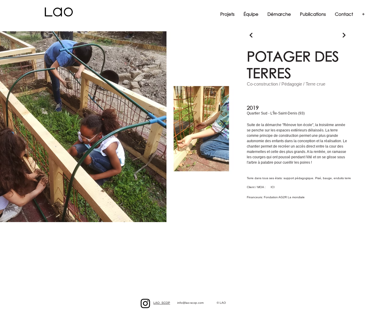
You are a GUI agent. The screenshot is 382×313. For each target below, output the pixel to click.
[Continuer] (251, 35)
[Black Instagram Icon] (145, 303)
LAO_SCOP (161, 302)
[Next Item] (223, 127)
